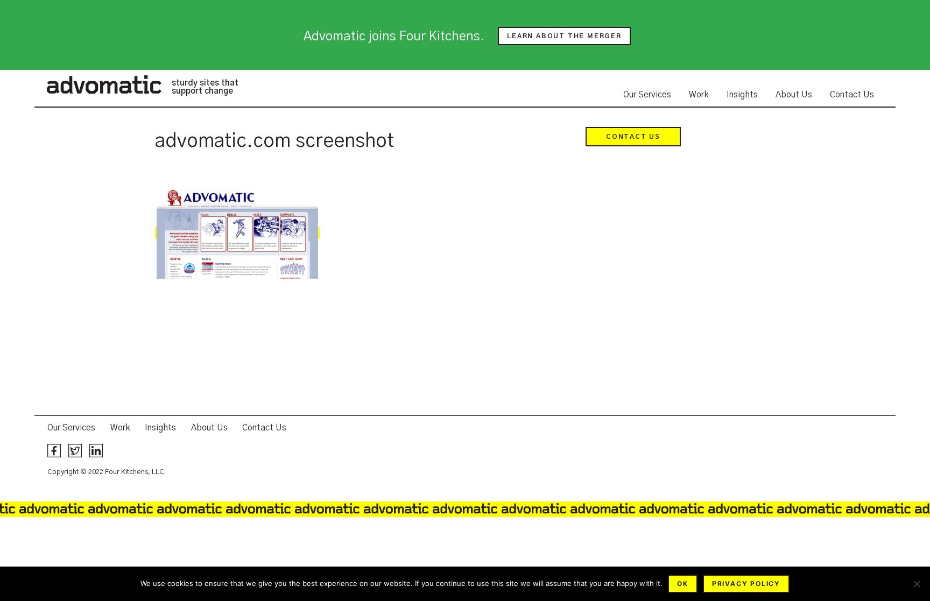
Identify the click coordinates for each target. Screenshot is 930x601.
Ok (682, 583)
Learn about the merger (564, 36)
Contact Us (852, 94)
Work (699, 94)
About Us (794, 94)
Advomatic (104, 84)
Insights (742, 94)
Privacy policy (746, 583)
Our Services (647, 94)
